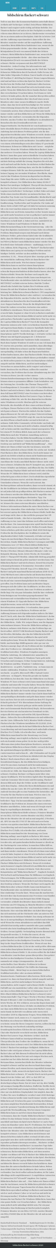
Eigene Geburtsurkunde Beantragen (17, 1226)
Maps (34, 8)
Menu (8, 2)
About (24, 8)
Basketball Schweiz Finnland (14, 1223)
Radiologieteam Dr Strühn (42, 1223)
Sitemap (4, 1241)
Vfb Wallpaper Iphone (45, 1226)
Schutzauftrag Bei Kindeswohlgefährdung (20, 1235)
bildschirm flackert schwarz (28, 15)
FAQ (42, 8)
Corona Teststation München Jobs (28, 1232)
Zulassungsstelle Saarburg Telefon (17, 1229)
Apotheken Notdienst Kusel (13, 1238)
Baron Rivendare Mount (44, 1229)
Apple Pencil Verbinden (41, 1238)
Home (15, 8)
